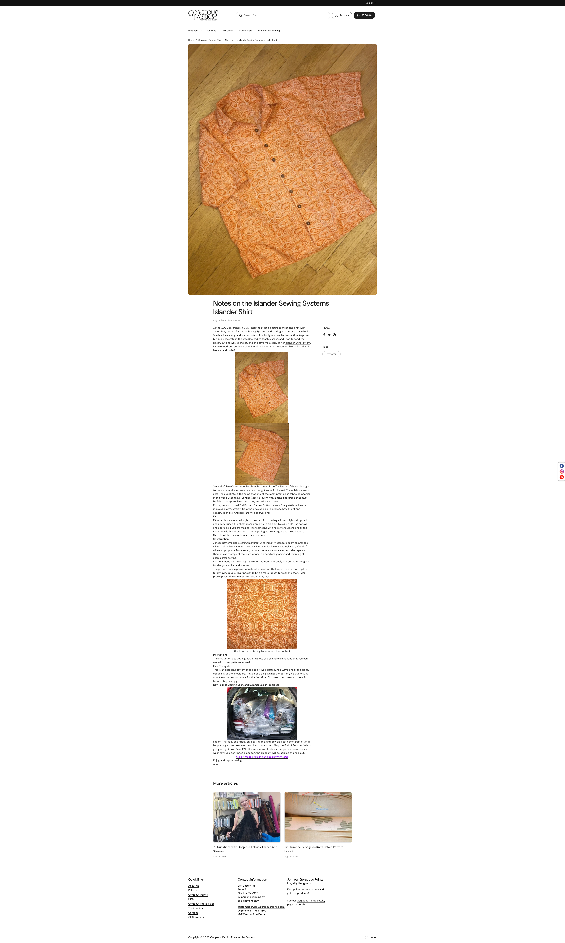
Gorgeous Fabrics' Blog (209, 40)
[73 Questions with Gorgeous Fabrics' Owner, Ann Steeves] (247, 817)
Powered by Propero (243, 937)
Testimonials (195, 908)
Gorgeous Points (198, 894)
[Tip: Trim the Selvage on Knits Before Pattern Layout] (318, 817)
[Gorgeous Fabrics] (203, 15)
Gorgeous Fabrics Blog (201, 903)
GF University (196, 917)
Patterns (331, 354)
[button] (364, 15)
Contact (193, 912)
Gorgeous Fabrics (220, 937)
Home (191, 40)
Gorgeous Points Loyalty (311, 900)
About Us (193, 885)
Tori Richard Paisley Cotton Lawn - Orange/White (268, 505)
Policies (192, 890)
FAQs (191, 899)
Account (344, 15)
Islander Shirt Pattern (297, 342)
